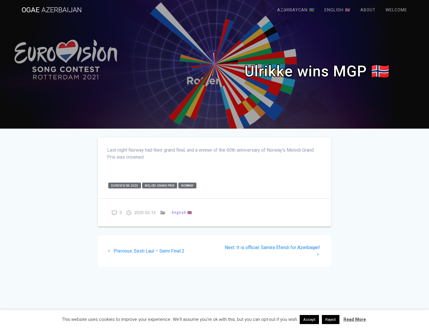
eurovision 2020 (124, 185)
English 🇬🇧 (337, 10)
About (368, 10)
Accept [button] (309, 319)
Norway (187, 185)
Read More (354, 319)
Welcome (396, 10)
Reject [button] (330, 319)
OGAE (52, 9)
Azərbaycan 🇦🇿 (296, 10)
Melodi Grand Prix (160, 185)
